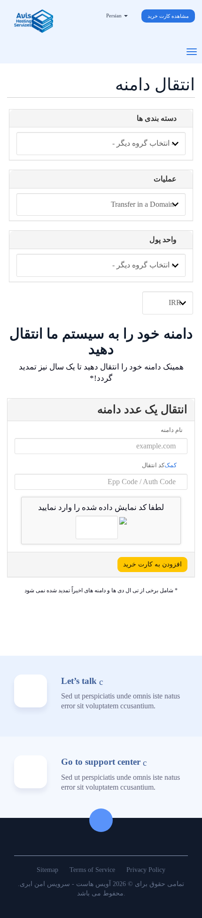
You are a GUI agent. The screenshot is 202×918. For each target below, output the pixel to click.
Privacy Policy (145, 869)
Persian (114, 15)
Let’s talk (79, 681)
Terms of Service (92, 869)
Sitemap (47, 869)
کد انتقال (160, 465)
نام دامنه (172, 429)
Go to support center (100, 762)
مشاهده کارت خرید (168, 16)
